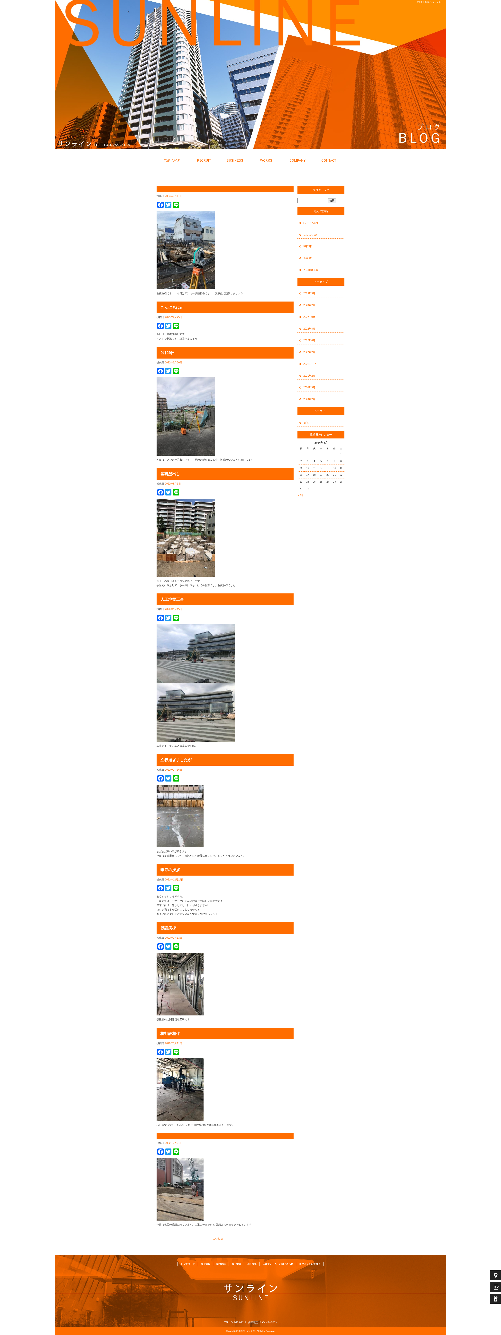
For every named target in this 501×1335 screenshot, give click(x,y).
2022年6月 (309, 340)
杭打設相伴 (170, 1033)
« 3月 (300, 495)
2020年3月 (309, 387)
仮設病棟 (168, 928)
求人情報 (203, 160)
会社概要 (297, 160)
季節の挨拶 (170, 870)
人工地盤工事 (172, 599)
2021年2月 (309, 375)
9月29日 (167, 353)
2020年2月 (309, 399)
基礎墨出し (170, 474)
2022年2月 (309, 352)
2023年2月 (309, 305)
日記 (305, 422)
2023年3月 (309, 293)
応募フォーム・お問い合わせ (328, 160)
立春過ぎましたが (176, 760)
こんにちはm (172, 307)
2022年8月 (309, 328)
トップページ (172, 160)
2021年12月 (310, 363)
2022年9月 (309, 316)
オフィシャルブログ (309, 1264)
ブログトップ (321, 190)
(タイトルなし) (311, 222)
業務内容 (234, 160)
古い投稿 (216, 1238)
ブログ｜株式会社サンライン (429, 2)
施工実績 (266, 160)
